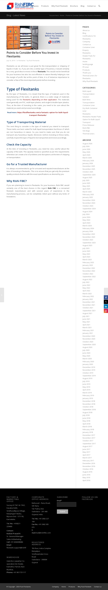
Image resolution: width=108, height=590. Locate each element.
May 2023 (86, 254)
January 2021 (88, 333)
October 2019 (88, 373)
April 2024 (86, 223)
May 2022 (86, 288)
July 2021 (86, 316)
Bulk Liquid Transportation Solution (89, 94)
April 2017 (86, 455)
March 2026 (87, 157)
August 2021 (87, 313)
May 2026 (86, 152)
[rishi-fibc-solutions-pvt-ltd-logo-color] (20, 6)
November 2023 (89, 237)
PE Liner (86, 67)
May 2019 (86, 387)
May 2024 (86, 220)
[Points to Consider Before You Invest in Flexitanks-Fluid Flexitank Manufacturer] (38, 38)
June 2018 (86, 418)
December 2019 (89, 367)
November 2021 (89, 305)
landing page (88, 64)
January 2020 (88, 364)
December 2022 (89, 268)
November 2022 (89, 271)
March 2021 (87, 327)
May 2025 (86, 186)
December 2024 (89, 200)
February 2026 (88, 160)
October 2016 (88, 469)
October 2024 (88, 206)
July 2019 (86, 381)
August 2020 (87, 347)
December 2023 (89, 234)
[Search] (99, 6)
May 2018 (86, 421)
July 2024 (86, 214)
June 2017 (86, 449)
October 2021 (88, 307)
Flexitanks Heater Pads (92, 116)
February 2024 (88, 228)
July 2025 (86, 180)
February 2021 (88, 330)
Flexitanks (21, 60)
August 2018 (87, 412)
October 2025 (88, 172)
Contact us (87, 44)
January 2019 (88, 398)
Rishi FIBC (86, 128)
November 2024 (89, 203)
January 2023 (88, 265)
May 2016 (86, 477)
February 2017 (88, 460)
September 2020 (89, 344)
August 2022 (87, 279)
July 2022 (86, 282)
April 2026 (86, 155)
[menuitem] (26, 6)
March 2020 (87, 358)
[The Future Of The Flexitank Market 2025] (2, 295)
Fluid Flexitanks (34, 60)
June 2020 (86, 353)
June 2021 (86, 319)
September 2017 (89, 443)
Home (85, 61)
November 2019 (89, 370)
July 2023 (86, 248)
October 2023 (88, 240)
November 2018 (89, 404)
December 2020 (89, 336)
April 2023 (86, 257)
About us (86, 30)
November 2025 (89, 169)
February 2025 (88, 194)
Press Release (88, 125)
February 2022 (88, 296)
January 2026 (88, 163)
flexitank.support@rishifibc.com (19, 547)
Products (86, 70)
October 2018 (88, 407)
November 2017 (89, 438)
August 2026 (87, 143)
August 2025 (87, 177)
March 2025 (87, 192)
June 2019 (86, 384)
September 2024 (89, 208)
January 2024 (88, 231)
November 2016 (89, 466)
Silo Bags (86, 131)
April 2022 (86, 290)
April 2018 (86, 424)
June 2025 (86, 183)
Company (86, 41)
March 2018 (87, 426)
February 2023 (88, 262)
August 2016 (87, 472)
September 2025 (89, 174)
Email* (59, 500)
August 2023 (87, 245)
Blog (84, 33)
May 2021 (86, 322)
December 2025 (89, 166)
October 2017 (88, 440)
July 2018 (86, 415)
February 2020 (88, 361)
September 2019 (89, 375)
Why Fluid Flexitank (90, 81)
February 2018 (88, 429)
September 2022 (89, 276)
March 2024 (87, 225)
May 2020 (86, 356)
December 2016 (89, 463)
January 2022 (88, 299)
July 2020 (86, 350)
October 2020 (88, 342)
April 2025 (86, 189)
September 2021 (89, 310)
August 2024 (87, 211)
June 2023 (86, 251)
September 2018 (89, 409)
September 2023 (89, 242)
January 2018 (88, 432)
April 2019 (86, 390)
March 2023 (87, 259)
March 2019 (87, 392)
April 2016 (86, 480)
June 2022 (86, 285)
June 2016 (86, 475)
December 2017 (89, 435)
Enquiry (86, 50)
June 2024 (86, 217)
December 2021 (89, 302)
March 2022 (87, 293)
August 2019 (87, 378)
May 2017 (86, 452)
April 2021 (86, 324)
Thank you (87, 73)
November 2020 (89, 339)
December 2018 (89, 401)
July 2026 (86, 146)
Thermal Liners (88, 133)
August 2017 (87, 446)
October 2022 (88, 274)
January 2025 (88, 197)
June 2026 (86, 149)
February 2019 (88, 395)
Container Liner (89, 47)
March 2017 (87, 457)
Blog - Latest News (16, 15)
